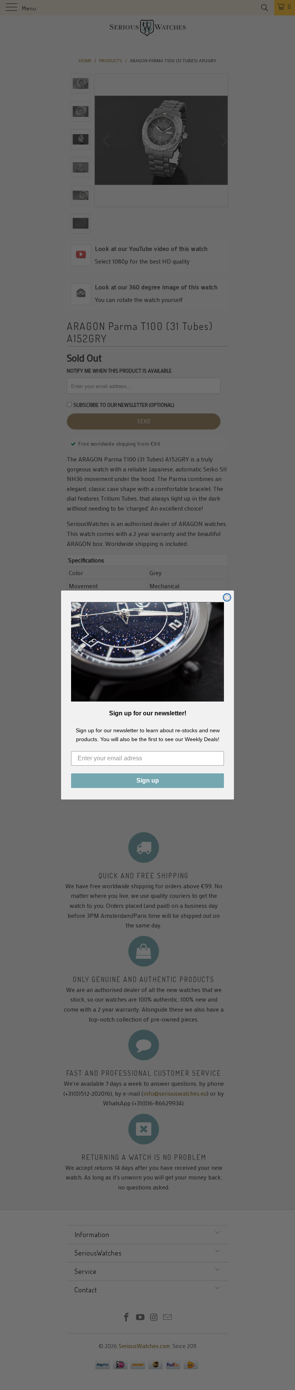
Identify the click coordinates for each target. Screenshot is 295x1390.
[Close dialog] (227, 597)
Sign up (147, 780)
